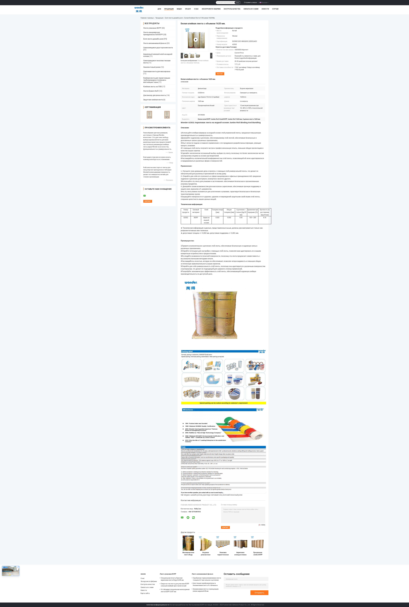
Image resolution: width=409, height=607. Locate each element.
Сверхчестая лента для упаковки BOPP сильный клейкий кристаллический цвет (175, 585)
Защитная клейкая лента (153, 100)
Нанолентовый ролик (151, 67)
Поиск (237, 2)
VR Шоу (188, 9)
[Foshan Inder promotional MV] (196, 39)
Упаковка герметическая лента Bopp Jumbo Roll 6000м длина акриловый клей (223, 554)
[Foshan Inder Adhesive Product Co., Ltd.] (139, 9)
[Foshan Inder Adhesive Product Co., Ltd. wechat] (193, 518)
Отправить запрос (250, 2)
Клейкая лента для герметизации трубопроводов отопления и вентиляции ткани (156, 80)
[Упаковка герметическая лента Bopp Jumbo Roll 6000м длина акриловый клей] (222, 543)
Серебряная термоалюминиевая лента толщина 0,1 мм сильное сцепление (207, 579)
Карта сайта (145, 593)
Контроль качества (232, 9)
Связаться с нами (250, 9)
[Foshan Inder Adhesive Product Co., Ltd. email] (146, 196)
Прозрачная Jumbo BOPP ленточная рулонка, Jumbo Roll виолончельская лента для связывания (258, 554)
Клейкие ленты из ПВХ (152, 87)
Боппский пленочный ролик (232, 495)
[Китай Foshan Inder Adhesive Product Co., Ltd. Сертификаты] (149, 115)
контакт (220, 74)
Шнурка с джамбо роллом (193, 495)
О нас (196, 9)
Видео (179, 9)
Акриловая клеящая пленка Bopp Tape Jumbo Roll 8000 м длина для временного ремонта (240, 554)
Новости (265, 9)
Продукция (169, 9)
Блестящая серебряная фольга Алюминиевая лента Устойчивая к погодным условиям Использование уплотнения (206, 584)
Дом (159, 9)
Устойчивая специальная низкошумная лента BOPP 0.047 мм (175, 590)
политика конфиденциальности (157, 605)
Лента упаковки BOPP (152, 28)
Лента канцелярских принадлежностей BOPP (153, 33)
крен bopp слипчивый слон (212, 495)
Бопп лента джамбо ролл (174, 18)
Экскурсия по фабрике (211, 9)
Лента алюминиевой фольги (154, 43)
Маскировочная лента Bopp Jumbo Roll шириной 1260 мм (188, 554)
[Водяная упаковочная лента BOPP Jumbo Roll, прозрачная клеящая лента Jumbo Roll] (205, 543)
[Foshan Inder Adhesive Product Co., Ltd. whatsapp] (188, 518)
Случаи (275, 9)
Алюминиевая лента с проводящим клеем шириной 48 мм (205, 590)
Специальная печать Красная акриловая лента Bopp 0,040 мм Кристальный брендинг (172, 579)
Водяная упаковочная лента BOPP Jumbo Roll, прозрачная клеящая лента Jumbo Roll (205, 554)
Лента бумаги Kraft (151, 91)
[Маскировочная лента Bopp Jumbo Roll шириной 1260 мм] (188, 543)
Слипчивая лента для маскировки (156, 71)
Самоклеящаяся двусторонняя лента (158, 48)
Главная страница (147, 18)
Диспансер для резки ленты (154, 95)
